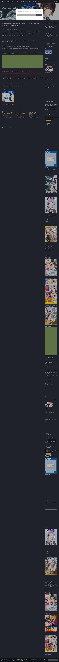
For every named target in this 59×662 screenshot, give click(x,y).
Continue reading (29, 17)
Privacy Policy (21, 660)
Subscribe (39, 14)
